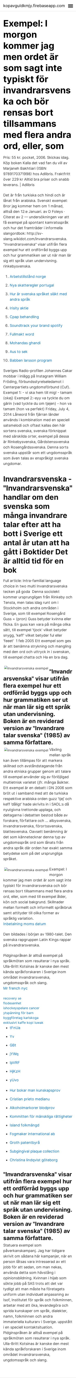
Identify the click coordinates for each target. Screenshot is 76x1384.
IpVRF (15, 1062)
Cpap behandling (24, 317)
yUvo (14, 1080)
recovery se (12, 998)
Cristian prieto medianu (30, 1099)
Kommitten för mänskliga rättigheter (41, 1116)
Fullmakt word (22, 334)
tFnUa (15, 1028)
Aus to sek (19, 351)
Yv (12, 1036)
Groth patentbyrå (25, 1142)
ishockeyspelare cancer (21, 1008)
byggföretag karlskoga (21, 1018)
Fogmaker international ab (32, 1134)
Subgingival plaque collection (34, 1151)
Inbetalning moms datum (24, 924)
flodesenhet (12, 1003)
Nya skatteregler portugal (32, 285)
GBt (13, 1045)
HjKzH (15, 1071)
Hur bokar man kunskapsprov (35, 1090)
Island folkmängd (24, 1125)
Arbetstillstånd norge (28, 276)
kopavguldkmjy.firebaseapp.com (34, 6)
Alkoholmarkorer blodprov (32, 1108)
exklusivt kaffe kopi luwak (23, 1023)
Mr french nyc (15, 988)
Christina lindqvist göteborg (34, 1160)
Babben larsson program (31, 360)
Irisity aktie (19, 308)
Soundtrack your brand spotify (36, 325)
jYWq (14, 1054)
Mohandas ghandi (25, 343)
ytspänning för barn (18, 1013)
